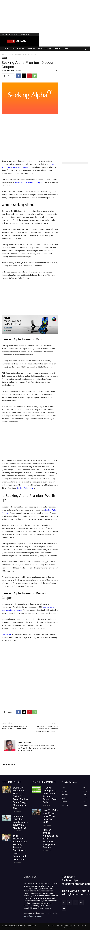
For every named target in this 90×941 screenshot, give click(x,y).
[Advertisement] (45, 16)
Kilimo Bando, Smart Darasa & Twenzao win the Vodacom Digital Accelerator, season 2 (47, 728)
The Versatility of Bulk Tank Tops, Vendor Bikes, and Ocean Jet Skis (14, 727)
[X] (24, 75)
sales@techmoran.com (33, 916)
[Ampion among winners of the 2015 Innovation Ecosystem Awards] (36, 831)
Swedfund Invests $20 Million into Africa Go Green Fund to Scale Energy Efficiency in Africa (20, 798)
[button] (84, 49)
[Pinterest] (29, 75)
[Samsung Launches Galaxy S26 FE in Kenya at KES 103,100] (6, 818)
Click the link (6, 634)
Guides (4, 57)
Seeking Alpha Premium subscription (28, 182)
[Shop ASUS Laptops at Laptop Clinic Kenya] (30, 324)
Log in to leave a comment (12, 768)
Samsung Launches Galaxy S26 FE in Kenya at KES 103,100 (20, 822)
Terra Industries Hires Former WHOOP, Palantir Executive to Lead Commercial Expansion (20, 847)
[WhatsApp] (34, 75)
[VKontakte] (81, 902)
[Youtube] (64, 908)
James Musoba (9, 70)
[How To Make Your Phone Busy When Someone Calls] (36, 812)
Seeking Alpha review (25, 488)
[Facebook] (18, 75)
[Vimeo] (75, 902)
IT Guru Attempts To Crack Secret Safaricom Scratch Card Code (50, 795)
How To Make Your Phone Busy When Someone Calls (50, 816)
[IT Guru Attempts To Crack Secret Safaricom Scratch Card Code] (36, 789)
